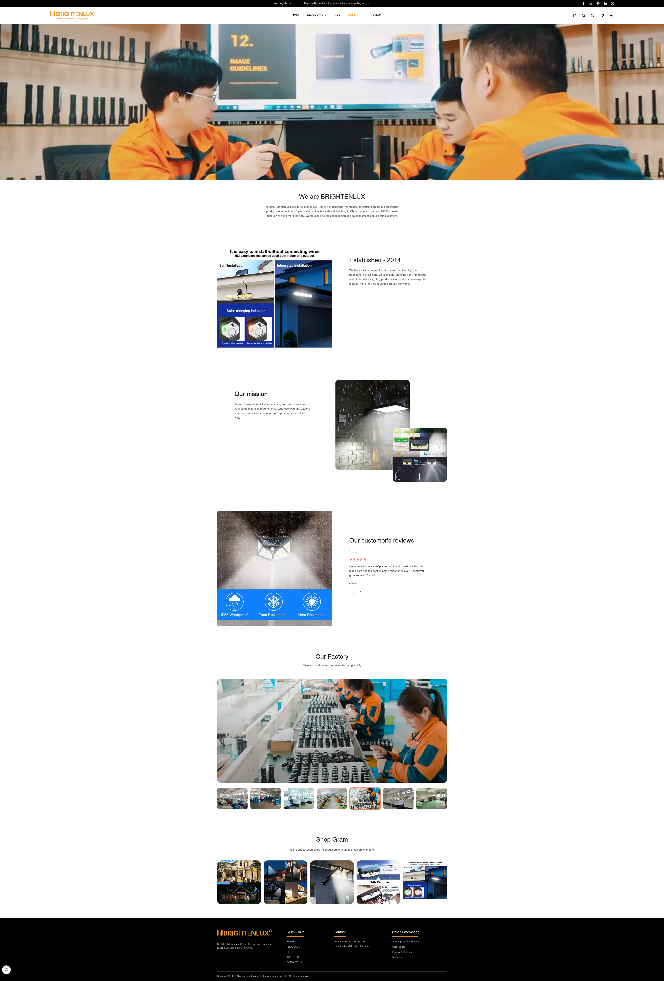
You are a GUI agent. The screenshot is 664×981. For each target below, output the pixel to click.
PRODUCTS (293, 947)
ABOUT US (293, 957)
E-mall (351, 946)
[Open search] (583, 15)
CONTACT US (294, 962)
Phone (349, 942)
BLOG (290, 952)
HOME (290, 942)
